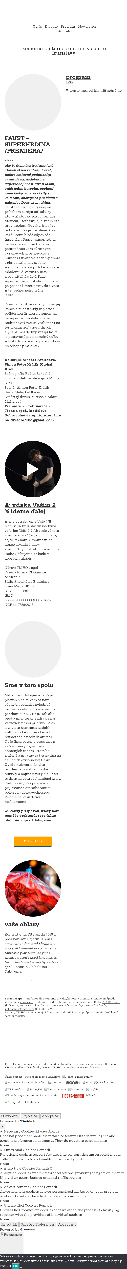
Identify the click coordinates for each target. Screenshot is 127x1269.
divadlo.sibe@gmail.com (32, 420)
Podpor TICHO (33, 841)
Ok (15, 1266)
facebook (100, 1005)
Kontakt (65, 31)
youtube (87, 1005)
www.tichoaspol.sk (69, 1005)
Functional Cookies (20, 1150)
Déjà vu (33, 939)
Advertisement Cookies (23, 1187)
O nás (37, 26)
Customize (10, 1116)
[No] (21, 1267)
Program (68, 26)
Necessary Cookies (19, 1131)
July (69, 81)
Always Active (47, 1131)
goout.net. (26, 1002)
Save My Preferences (38, 1224)
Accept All (50, 1116)
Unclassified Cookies (21, 1205)
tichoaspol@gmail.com (19, 1009)
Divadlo (51, 26)
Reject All (30, 1116)
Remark (43, 1150)
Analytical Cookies (19, 1168)
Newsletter (87, 26)
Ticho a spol (63, 13)
